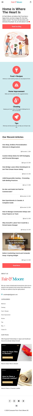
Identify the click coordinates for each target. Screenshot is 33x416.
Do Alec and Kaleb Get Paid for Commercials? (13, 190)
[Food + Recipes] (16, 70)
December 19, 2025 (26, 207)
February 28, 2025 (26, 229)
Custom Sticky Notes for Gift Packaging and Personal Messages (16, 157)
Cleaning (16, 107)
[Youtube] (19, 401)
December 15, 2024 (26, 196)
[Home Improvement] (16, 85)
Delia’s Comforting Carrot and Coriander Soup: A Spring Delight (16, 254)
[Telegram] (23, 401)
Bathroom (3, 303)
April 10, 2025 (27, 218)
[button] (2, 2)
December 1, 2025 (26, 151)
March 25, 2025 (27, 173)
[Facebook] (10, 401)
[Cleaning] (16, 100)
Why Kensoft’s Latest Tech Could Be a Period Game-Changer (15, 224)
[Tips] (16, 117)
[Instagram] (14, 401)
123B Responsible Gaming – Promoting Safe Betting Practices (15, 179)
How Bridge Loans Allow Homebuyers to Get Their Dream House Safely (16, 168)
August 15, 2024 (27, 260)
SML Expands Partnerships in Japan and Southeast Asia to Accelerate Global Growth (15, 340)
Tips (16, 123)
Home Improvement (16, 91)
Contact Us (3, 329)
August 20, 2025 (27, 162)
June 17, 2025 (27, 185)
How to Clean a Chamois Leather (10, 388)
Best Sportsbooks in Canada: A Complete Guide (13, 202)
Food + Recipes (16, 76)
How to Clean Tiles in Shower (9, 363)
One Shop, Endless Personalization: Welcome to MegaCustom (14, 146)
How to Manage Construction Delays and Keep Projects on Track (16, 213)
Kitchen (3, 318)
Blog (2, 325)
